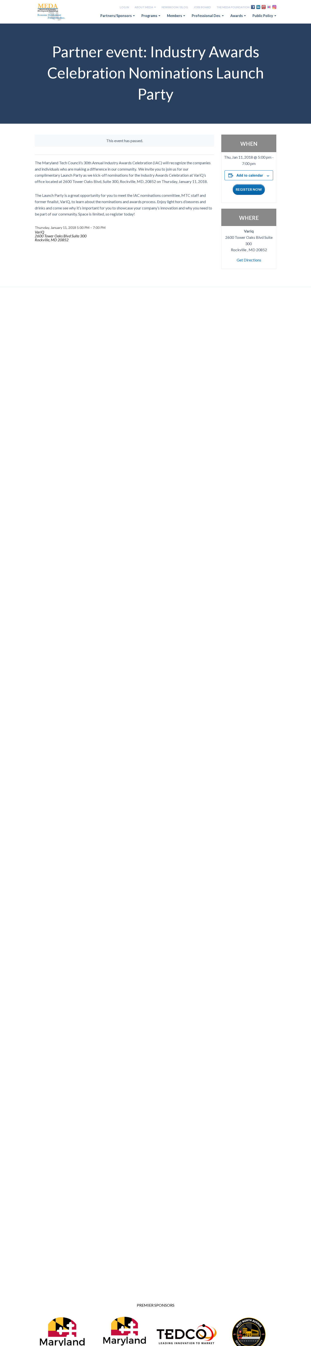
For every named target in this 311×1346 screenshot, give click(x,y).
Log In (124, 7)
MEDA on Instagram (274, 7)
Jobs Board (202, 7)
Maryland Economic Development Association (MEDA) (52, 12)
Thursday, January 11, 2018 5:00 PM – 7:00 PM (70, 227)
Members (175, 16)
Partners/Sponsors (116, 16)
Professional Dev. (206, 16)
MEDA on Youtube (264, 7)
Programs (149, 16)
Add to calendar (249, 175)
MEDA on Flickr (269, 7)
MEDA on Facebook (253, 7)
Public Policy (263, 16)
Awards (236, 16)
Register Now (249, 189)
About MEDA (144, 7)
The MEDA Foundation (233, 7)
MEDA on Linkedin (258, 7)
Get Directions (249, 260)
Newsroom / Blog (175, 7)
